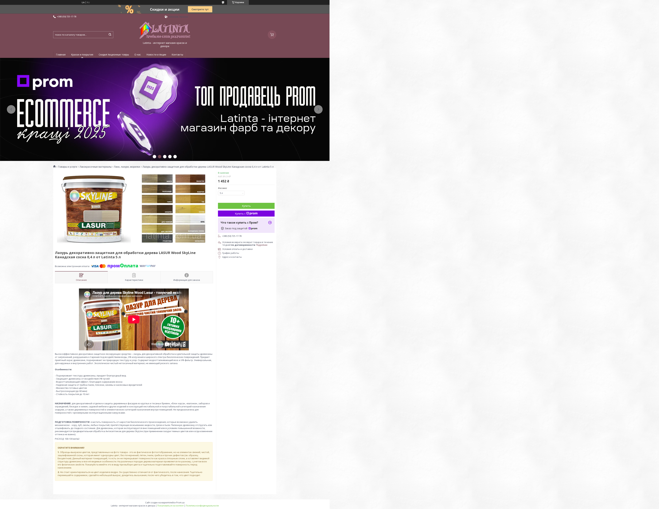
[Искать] (109, 34)
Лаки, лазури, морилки (127, 166)
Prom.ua (180, 502)
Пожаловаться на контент (170, 505)
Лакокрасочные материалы (96, 166)
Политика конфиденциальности (202, 505)
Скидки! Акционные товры (114, 54)
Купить (246, 205)
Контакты (177, 54)
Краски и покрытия (82, 54)
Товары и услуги (67, 166)
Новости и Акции (156, 54)
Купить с (240, 213)
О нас (137, 54)
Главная (61, 54)
